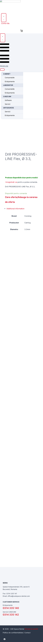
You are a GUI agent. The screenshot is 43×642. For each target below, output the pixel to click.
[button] (2, 70)
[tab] (23, 208)
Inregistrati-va (11, 182)
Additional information (15, 209)
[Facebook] (4, 639)
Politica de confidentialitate (13, 633)
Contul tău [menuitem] (5, 23)
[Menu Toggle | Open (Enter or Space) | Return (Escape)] (3, 17)
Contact (28, 633)
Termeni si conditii (31, 629)
